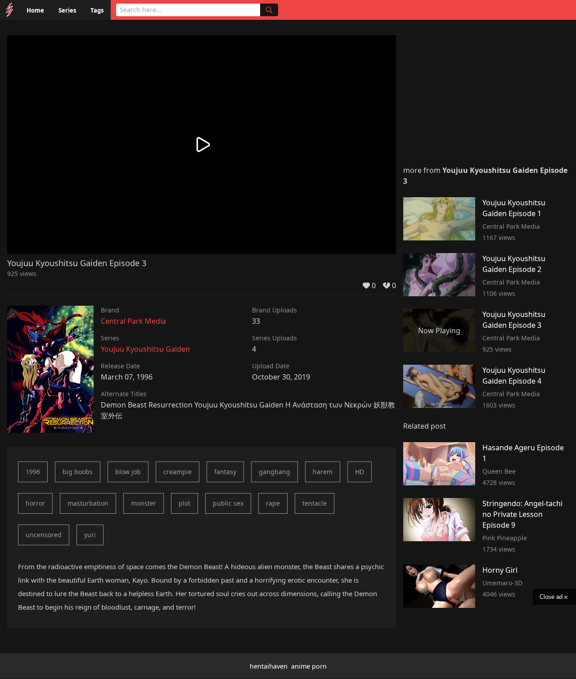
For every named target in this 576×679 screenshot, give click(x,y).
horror (35, 503)
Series (67, 10)
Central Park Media (133, 321)
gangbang (274, 471)
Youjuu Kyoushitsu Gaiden (145, 349)
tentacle (314, 503)
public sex (228, 503)
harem (323, 471)
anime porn (309, 666)
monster (143, 503)
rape (273, 503)
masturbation (88, 503)
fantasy (225, 471)
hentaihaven (269, 666)
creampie (177, 471)
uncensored (44, 534)
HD (359, 471)
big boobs (78, 471)
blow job (128, 471)
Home (35, 10)
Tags (97, 10)
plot (184, 503)
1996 (33, 471)
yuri (90, 534)
